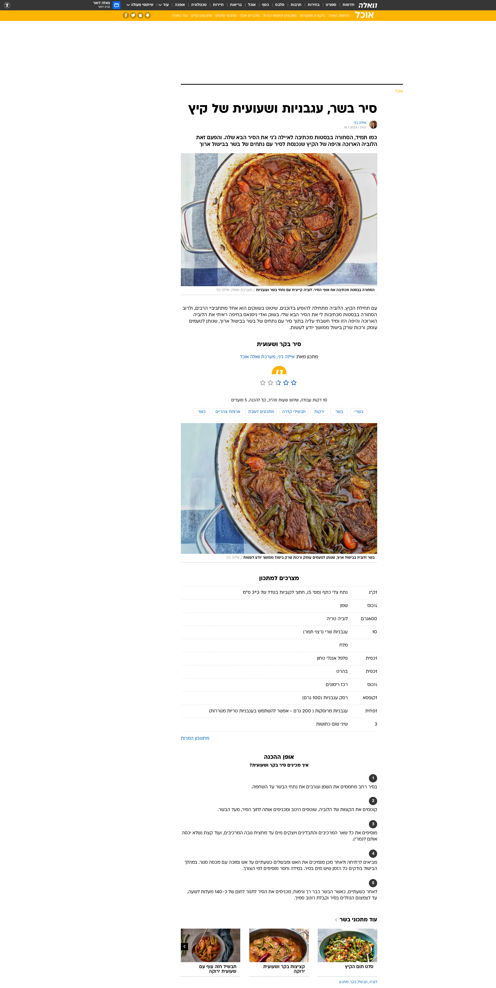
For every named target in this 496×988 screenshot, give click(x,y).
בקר (353, 982)
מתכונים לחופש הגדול (280, 16)
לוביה (373, 982)
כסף (265, 5)
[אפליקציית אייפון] (140, 15)
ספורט (331, 5)
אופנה (180, 5)
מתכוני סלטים (225, 16)
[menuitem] (345, 5)
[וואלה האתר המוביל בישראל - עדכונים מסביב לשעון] (368, 5)
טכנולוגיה (199, 5)
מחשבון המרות (195, 738)
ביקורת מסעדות (312, 16)
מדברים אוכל (250, 16)
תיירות (218, 5)
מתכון (343, 982)
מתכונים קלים (201, 16)
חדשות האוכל (339, 16)
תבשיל (363, 982)
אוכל (252, 5)
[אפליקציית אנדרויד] (147, 15)
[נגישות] (7, 5)
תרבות (296, 5)
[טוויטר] (133, 15)
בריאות (236, 5)
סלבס (279, 5)
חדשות (348, 5)
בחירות (314, 5)
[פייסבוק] (126, 15)
